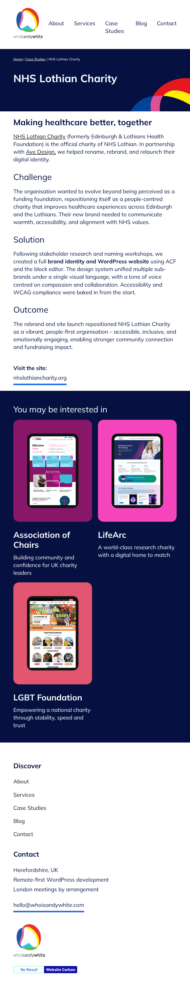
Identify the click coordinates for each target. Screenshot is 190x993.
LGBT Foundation (47, 697)
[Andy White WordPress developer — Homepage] (28, 24)
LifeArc (112, 535)
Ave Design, (41, 151)
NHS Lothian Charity (39, 136)
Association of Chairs (41, 540)
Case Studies (35, 59)
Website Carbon (60, 969)
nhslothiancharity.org (40, 377)
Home (18, 59)
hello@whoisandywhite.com (48, 904)
